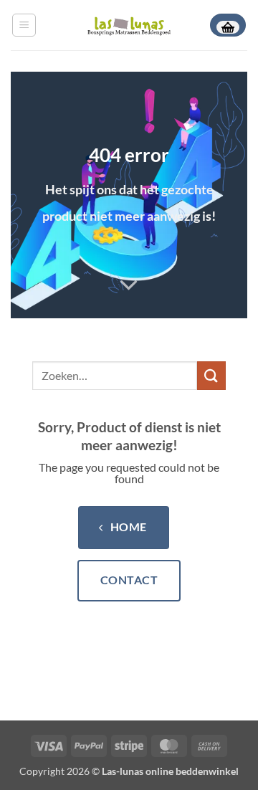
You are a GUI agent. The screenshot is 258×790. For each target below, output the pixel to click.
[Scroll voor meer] (129, 285)
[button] (24, 25)
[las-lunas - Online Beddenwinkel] (129, 25)
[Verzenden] (211, 375)
